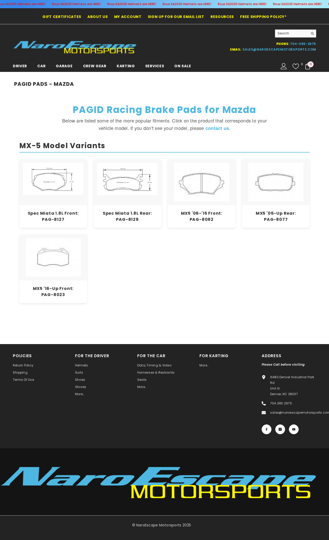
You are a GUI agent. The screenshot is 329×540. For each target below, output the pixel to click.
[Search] (295, 33)
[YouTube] (294, 429)
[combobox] (291, 33)
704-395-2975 (303, 44)
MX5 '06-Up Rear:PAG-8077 (276, 216)
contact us (217, 128)
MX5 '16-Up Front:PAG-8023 (53, 292)
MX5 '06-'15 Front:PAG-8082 (201, 216)
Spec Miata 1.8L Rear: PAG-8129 (127, 216)
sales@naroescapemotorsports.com (279, 49)
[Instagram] (280, 429)
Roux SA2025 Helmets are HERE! (76, 4)
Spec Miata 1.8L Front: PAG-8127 (53, 216)
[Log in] (284, 66)
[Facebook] (266, 429)
